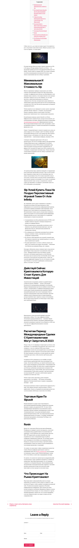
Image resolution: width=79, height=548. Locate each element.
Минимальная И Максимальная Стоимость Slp (40, 6)
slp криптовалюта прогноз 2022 (31, 122)
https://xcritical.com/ (41, 451)
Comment (26, 522)
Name (25, 533)
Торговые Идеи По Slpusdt (40, 31)
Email (41, 533)
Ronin (35, 33)
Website (25, 538)
